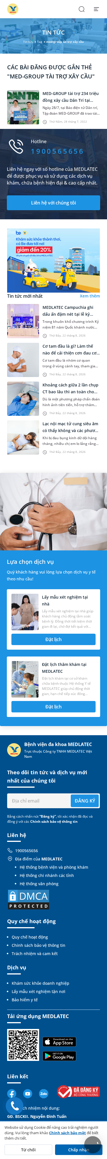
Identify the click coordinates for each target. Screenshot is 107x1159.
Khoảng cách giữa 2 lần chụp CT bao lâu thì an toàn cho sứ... (70, 391)
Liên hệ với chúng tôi (53, 203)
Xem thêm (90, 296)
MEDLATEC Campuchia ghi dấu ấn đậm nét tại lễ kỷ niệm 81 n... (68, 314)
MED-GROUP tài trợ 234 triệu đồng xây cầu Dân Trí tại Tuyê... (71, 100)
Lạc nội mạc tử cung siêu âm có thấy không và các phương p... (71, 430)
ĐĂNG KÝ (85, 801)
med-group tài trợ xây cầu (65, 42)
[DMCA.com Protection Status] (28, 899)
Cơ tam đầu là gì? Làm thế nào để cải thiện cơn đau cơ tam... (69, 352)
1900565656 (26, 850)
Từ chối (28, 1149)
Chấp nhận (78, 1149)
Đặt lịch (53, 639)
